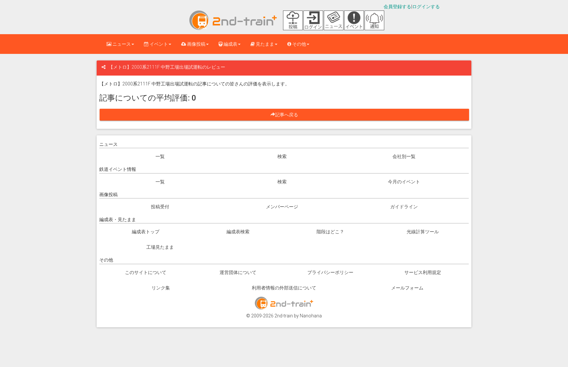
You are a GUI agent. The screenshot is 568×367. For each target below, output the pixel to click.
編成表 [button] (230, 44)
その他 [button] (298, 44)
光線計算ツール (423, 231)
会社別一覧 (403, 156)
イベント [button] (158, 44)
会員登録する (397, 6)
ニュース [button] (121, 44)
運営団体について (238, 272)
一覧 (160, 156)
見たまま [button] (264, 44)
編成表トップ (145, 231)
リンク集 (161, 287)
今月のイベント (404, 181)
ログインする (426, 6)
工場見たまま (160, 247)
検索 (282, 156)
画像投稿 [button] (195, 44)
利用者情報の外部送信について (284, 287)
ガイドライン (404, 206)
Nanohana (311, 315)
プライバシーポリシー (330, 272)
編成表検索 (237, 231)
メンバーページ (282, 206)
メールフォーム (407, 287)
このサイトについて (145, 272)
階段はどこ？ (330, 231)
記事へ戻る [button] (289, 114)
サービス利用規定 (422, 272)
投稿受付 (160, 206)
